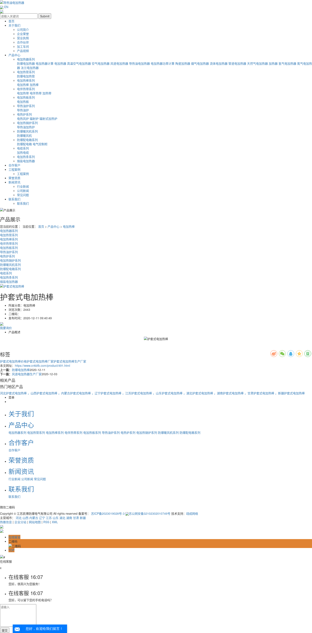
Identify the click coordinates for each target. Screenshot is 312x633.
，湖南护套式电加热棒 (229, 393)
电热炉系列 (24, 114)
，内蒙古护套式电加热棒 (75, 393)
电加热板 (23, 101)
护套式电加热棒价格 (13, 361)
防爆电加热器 (26, 63)
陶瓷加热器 (182, 63)
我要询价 (6, 328)
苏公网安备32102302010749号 (149, 513)
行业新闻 (23, 186)
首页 (11, 21)
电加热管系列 (26, 72)
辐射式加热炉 (48, 118)
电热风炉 (23, 118)
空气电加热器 (101, 63)
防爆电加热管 (26, 76)
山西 (25, 518)
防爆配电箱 (24, 144)
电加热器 (60, 63)
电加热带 (23, 93)
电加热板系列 (26, 97)
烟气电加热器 (200, 63)
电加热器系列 (26, 59)
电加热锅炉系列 (27, 123)
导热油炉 (23, 110)
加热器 (273, 63)
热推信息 (6, 522)
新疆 (83, 518)
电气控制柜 (40, 144)
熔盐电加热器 (26, 161)
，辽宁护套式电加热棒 (107, 393)
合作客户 (14, 165)
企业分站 (20, 522)
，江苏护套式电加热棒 (137, 393)
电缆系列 (23, 148)
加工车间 (23, 46)
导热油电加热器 (139, 63)
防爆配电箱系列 (27, 140)
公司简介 (23, 29)
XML (55, 522)
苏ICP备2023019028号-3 (108, 513)
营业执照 (23, 38)
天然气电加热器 (257, 63)
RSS (46, 522)
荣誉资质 (14, 178)
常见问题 (23, 195)
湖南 (69, 518)
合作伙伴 (23, 42)
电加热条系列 (26, 157)
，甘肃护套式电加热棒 (260, 393)
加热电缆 (23, 152)
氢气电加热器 (287, 63)
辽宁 (42, 518)
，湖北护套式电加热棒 (198, 393)
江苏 (49, 518)
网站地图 (35, 522)
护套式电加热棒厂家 (40, 361)
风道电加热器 (119, 63)
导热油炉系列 (26, 106)
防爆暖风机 (24, 135)
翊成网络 (192, 513)
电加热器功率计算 (162, 63)
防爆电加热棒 (21, 370)
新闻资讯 (14, 182)
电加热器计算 (44, 63)
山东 (56, 518)
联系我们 (14, 199)
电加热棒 (23, 84)
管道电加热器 (237, 63)
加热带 (46, 93)
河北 (19, 518)
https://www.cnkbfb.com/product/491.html (42, 365)
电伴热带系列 (26, 89)
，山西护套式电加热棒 (43, 393)
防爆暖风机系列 (27, 131)
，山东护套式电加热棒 (168, 393)
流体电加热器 (219, 63)
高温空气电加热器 (79, 63)
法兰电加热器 (30, 68)
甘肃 (76, 518)
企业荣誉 (23, 34)
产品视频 (23, 51)
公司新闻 (23, 190)
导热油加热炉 (26, 127)
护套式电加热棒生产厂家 (69, 361)
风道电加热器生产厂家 (27, 374)
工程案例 (14, 169)
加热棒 (34, 84)
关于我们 (14, 25)
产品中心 (14, 55)
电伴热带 (36, 93)
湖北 (62, 518)
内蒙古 (33, 518)
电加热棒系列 (26, 80)
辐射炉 (34, 118)
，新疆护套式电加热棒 (290, 393)
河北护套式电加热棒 (14, 393)
